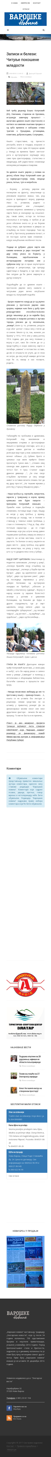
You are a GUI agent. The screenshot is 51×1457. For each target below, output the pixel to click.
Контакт (37, 3)
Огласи (26, 9)
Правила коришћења (26, 1446)
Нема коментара (26, 77)
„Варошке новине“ (15, 1332)
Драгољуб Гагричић (35, 73)
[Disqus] (26, 844)
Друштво (14, 77)
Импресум (25, 3)
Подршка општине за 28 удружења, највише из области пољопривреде (30, 1059)
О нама (14, 3)
